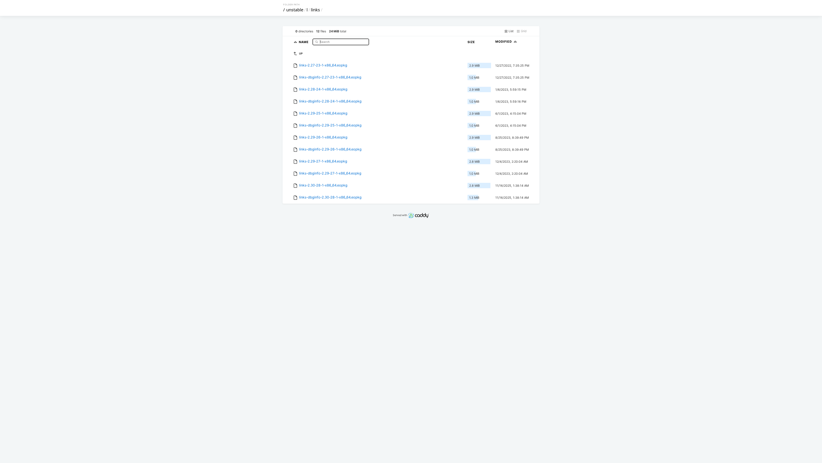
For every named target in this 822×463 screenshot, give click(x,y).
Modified (504, 41)
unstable (294, 10)
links (315, 10)
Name (304, 42)
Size (471, 42)
